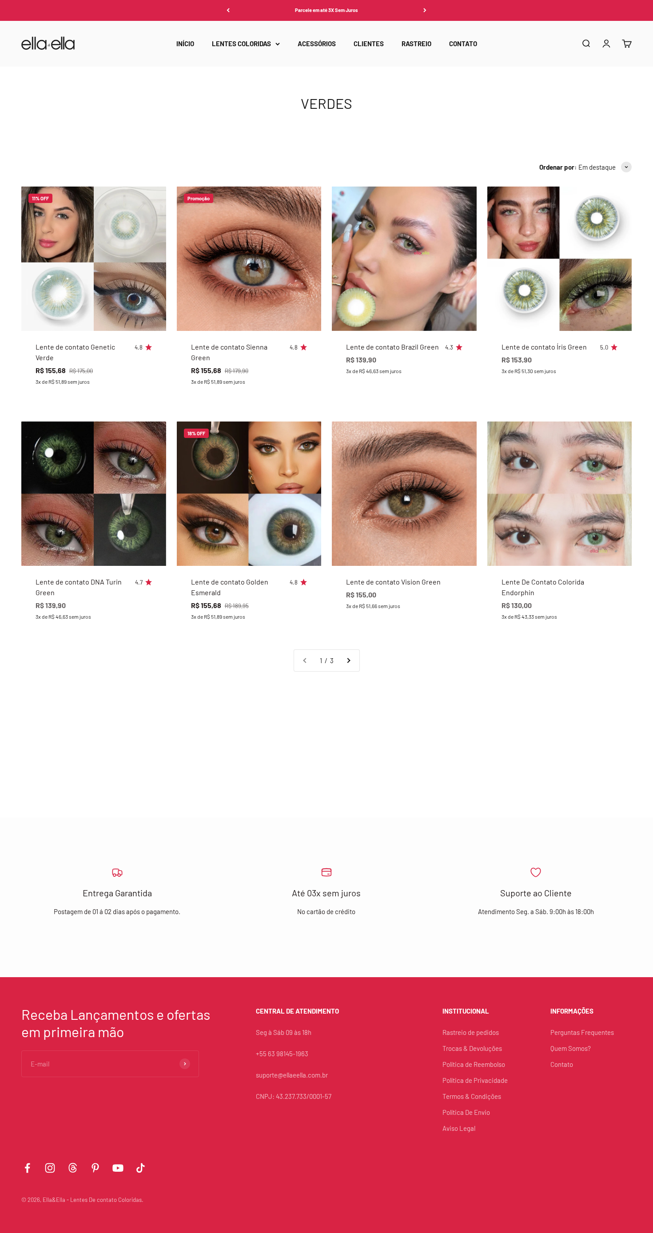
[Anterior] (228, 10)
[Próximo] (424, 10)
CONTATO (463, 44)
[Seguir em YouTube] (118, 1168)
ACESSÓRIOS (317, 44)
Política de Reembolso (473, 1064)
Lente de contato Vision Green (393, 581)
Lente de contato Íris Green (544, 346)
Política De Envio (466, 1112)
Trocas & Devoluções (472, 1048)
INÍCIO (185, 44)
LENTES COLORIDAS (241, 44)
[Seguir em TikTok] (141, 1168)
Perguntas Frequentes (582, 1032)
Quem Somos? (570, 1048)
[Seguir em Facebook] (27, 1168)
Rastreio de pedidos (470, 1032)
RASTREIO (416, 44)
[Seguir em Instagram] (50, 1168)
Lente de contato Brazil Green (392, 346)
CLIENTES (369, 44)
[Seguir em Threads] (73, 1168)
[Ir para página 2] (348, 660)
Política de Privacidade (475, 1080)
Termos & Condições (471, 1096)
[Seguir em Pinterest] (95, 1168)
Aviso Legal (458, 1128)
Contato (561, 1064)
